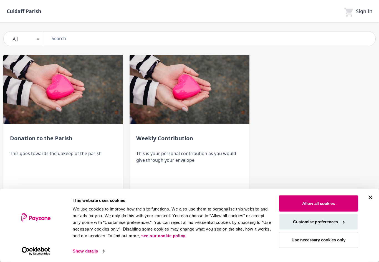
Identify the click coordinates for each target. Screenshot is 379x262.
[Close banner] (370, 197)
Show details (85, 251)
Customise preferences (315, 221)
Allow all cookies (318, 203)
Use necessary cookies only (318, 239)
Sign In (364, 11)
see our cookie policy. (163, 235)
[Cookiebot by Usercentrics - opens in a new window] (36, 251)
